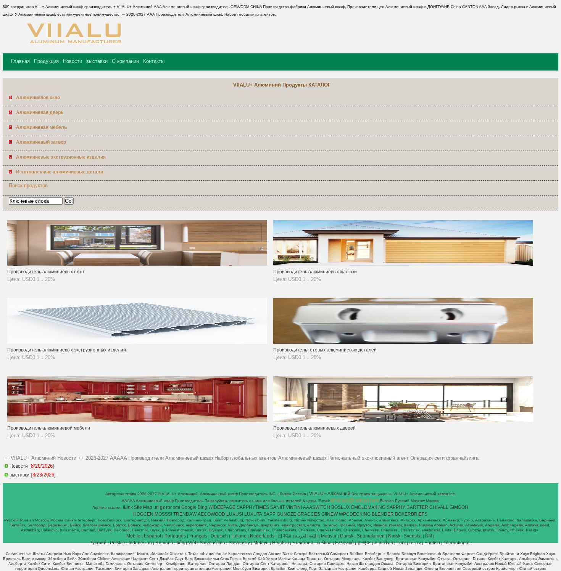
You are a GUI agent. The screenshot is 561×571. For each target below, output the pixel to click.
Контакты (153, 61)
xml (176, 507)
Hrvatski (280, 543)
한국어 (364, 543)
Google (189, 507)
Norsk (394, 536)
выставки (97, 61)
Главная (20, 61)
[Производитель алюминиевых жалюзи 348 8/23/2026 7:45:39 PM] (403, 264)
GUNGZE (286, 514)
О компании (125, 61)
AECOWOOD (211, 514)
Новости (72, 61)
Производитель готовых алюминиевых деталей (325, 350)
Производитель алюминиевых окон (45, 271)
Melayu (261, 543)
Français (198, 536)
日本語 (285, 536)
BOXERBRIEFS (411, 514)
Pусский (97, 543)
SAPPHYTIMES (253, 507)
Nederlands (262, 536)
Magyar (329, 536)
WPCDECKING (355, 514)
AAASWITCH (316, 507)
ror (169, 507)
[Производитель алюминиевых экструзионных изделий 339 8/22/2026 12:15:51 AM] (137, 342)
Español (152, 536)
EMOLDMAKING (368, 507)
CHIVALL (438, 507)
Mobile (133, 536)
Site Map (143, 507)
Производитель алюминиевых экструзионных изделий (66, 350)
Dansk (346, 536)
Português (175, 536)
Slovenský (239, 543)
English (432, 543)
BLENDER (383, 514)
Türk (401, 543)
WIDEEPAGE (221, 507)
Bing (202, 507)
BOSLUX (340, 507)
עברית (415, 543)
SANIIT (277, 507)
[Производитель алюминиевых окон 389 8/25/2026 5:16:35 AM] (137, 264)
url (156, 507)
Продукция (46, 61)
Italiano (239, 536)
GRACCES (308, 514)
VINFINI (294, 507)
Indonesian (140, 543)
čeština (324, 543)
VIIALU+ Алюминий (330, 493)
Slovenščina (212, 543)
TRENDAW (185, 514)
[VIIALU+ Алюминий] (73, 47)
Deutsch (219, 536)
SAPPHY (396, 507)
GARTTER (417, 507)
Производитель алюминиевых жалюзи (315, 271)
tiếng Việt (186, 543)
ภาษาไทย (383, 543)
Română (164, 543)
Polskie (117, 543)
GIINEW (329, 514)
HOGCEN (143, 514)
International (456, 543)
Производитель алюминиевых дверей (314, 428)
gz (162, 507)
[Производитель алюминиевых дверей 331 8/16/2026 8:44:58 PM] (403, 420)
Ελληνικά (344, 543)
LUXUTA (253, 514)
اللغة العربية (306, 536)
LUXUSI (234, 514)
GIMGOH (459, 507)
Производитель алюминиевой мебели (48, 428)
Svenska (413, 536)
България (302, 543)
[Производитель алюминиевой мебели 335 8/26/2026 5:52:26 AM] (137, 420)
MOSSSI (163, 514)
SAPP (269, 514)
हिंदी (428, 536)
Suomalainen (371, 536)
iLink (128, 507)
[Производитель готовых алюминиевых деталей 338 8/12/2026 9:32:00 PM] (403, 342)
